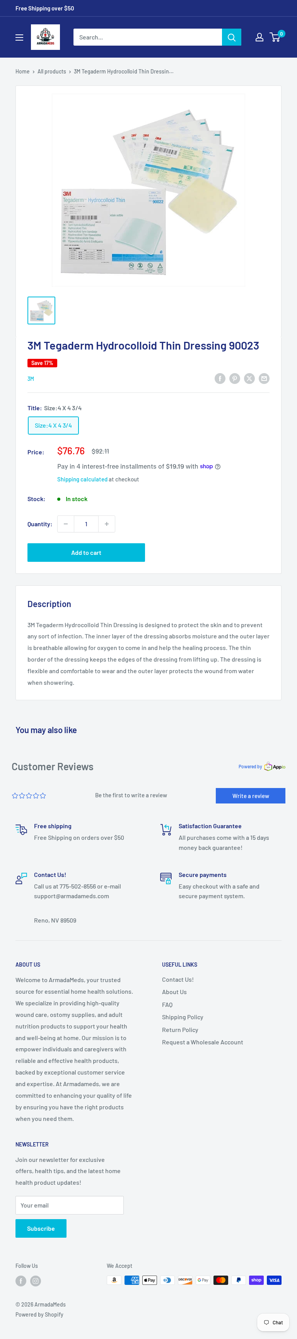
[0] (275, 37)
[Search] (231, 37)
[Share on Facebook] (220, 378)
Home (22, 71)
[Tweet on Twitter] (249, 378)
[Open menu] (19, 37)
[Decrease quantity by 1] (66, 524)
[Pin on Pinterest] (234, 378)
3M (30, 378)
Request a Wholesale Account (202, 1042)
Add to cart (86, 552)
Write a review (250, 795)
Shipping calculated (82, 479)
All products (52, 71)
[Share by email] (264, 378)
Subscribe (41, 1228)
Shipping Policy (182, 1016)
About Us (174, 991)
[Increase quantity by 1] (107, 524)
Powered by (250, 766)
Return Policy (180, 1029)
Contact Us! (178, 979)
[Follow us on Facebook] (20, 1281)
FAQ (167, 1004)
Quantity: (40, 523)
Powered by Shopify (39, 1314)
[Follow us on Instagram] (35, 1281)
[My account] (259, 37)
